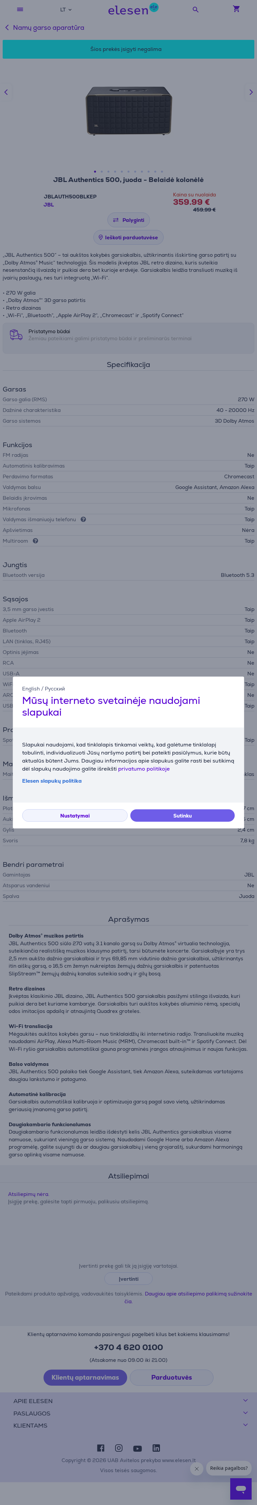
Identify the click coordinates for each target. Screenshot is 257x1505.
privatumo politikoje (144, 769)
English (31, 688)
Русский (55, 688)
